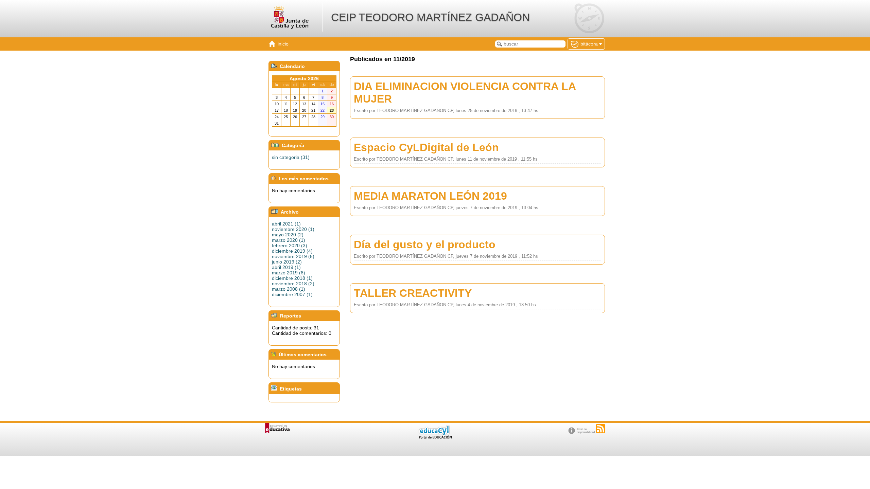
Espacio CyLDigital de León (426, 147)
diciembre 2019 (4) (292, 251)
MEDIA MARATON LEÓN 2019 (430, 196)
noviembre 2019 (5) (293, 256)
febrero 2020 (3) (289, 245)
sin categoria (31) (291, 157)
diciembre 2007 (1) (292, 294)
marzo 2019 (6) (288, 272)
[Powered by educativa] (277, 428)
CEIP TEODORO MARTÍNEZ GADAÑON (430, 17)
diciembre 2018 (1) (292, 278)
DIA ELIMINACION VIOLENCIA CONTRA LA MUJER (465, 92)
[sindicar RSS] (600, 428)
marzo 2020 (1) (288, 240)
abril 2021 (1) (286, 224)
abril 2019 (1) (286, 267)
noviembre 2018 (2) (293, 283)
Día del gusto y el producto (424, 244)
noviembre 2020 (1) (293, 229)
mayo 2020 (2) (287, 234)
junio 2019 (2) (287, 262)
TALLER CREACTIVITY (413, 293)
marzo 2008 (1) (288, 289)
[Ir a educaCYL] (435, 437)
